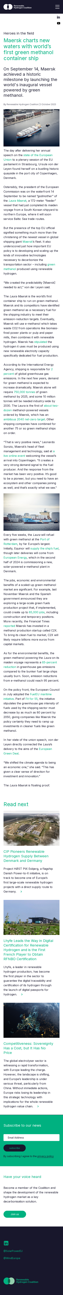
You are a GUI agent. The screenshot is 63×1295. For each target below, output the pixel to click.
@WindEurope (12, 1258)
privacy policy (45, 1156)
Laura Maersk (17, 200)
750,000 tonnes (24, 392)
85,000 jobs (37, 612)
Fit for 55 (32, 699)
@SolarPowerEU (13, 1250)
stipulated (40, 342)
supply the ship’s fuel (44, 548)
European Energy (15, 557)
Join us (15, 1214)
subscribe (14, 1148)
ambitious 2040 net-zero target (24, 419)
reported (9, 626)
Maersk (28, 241)
